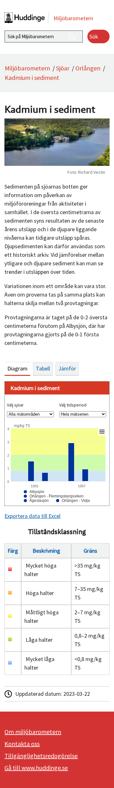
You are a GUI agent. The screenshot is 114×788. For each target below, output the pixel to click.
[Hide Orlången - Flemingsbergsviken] (54, 496)
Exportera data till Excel (32, 516)
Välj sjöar (15, 405)
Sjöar (62, 68)
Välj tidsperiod (72, 405)
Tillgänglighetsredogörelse (41, 756)
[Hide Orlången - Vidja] (73, 500)
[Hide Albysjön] (34, 492)
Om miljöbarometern (32, 732)
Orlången (87, 68)
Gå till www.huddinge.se (36, 768)
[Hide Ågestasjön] (36, 500)
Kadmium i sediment (32, 77)
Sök (93, 36)
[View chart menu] (102, 431)
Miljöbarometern (27, 68)
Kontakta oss (22, 744)
